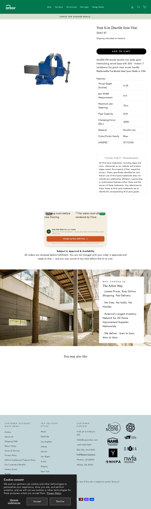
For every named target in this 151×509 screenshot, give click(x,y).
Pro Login (84, 7)
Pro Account (72, 7)
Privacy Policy (54, 493)
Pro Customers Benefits (15, 464)
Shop (49, 7)
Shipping (100, 38)
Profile (8, 473)
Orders (8, 432)
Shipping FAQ (11, 441)
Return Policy (10, 446)
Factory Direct (11, 469)
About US (9, 436)
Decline (60, 501)
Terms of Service (12, 450)
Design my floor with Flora (75, 239)
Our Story (59, 7)
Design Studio (98, 7)
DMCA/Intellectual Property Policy (20, 460)
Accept (37, 501)
